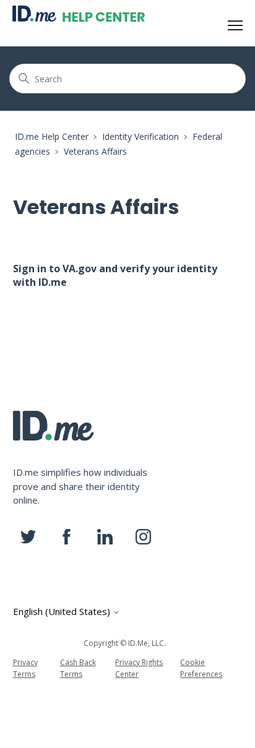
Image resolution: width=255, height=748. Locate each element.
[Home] (78, 14)
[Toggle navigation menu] (235, 26)
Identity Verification (140, 136)
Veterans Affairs (95, 151)
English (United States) (63, 611)
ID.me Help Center (52, 136)
